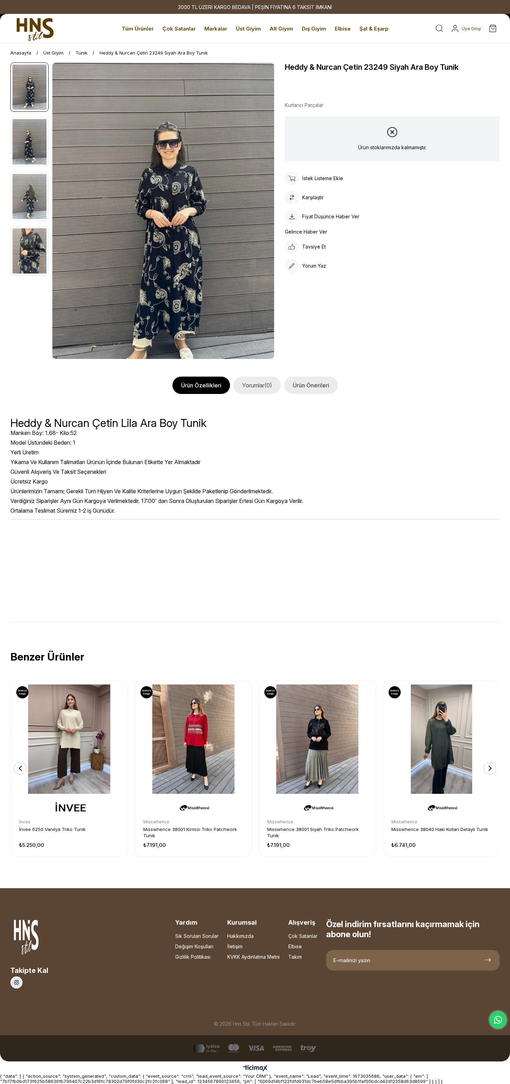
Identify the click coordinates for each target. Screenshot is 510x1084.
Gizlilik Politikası (193, 957)
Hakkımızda (240, 936)
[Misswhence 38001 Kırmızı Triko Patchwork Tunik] (193, 739)
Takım (295, 957)
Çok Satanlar (302, 936)
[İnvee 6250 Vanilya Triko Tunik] (69, 739)
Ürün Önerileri (311, 385)
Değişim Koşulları (194, 946)
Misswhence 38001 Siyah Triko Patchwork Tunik (313, 832)
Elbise (295, 946)
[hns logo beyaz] (44, 939)
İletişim (235, 946)
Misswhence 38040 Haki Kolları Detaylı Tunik (439, 829)
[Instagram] (16, 982)
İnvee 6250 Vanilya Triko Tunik (52, 829)
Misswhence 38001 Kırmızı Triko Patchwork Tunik (190, 832)
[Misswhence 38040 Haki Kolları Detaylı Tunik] (441, 739)
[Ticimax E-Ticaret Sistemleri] (255, 1068)
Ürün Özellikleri (201, 385)
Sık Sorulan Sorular (197, 936)
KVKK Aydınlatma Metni (253, 957)
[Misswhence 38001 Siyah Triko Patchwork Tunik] (317, 739)
